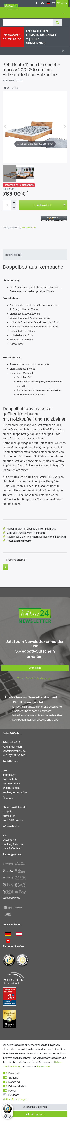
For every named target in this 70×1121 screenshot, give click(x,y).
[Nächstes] (64, 127)
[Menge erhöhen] (13, 202)
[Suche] (57, 22)
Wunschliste (12, 88)
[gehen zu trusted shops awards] (9, 1018)
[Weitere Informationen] (5, 567)
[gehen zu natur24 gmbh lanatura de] (9, 996)
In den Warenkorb (42, 205)
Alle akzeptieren (35, 1114)
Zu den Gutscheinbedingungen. (35, 678)
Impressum (43, 1066)
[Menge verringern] (13, 207)
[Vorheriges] (5, 127)
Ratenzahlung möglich (19, 540)
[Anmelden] (36, 3)
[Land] (48, 3)
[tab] (35, 254)
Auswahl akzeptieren (35, 1106)
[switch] (7, 1116)
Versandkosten (29, 227)
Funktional (14, 1094)
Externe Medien (17, 1086)
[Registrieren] (43, 3)
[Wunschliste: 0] (53, 3)
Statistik (13, 1077)
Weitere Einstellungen (15, 1099)
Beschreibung (13, 254)
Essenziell (14, 1073)
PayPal (12, 1090)
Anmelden (35, 667)
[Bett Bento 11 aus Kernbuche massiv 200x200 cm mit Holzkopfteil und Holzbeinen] (12, 174)
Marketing (14, 1082)
